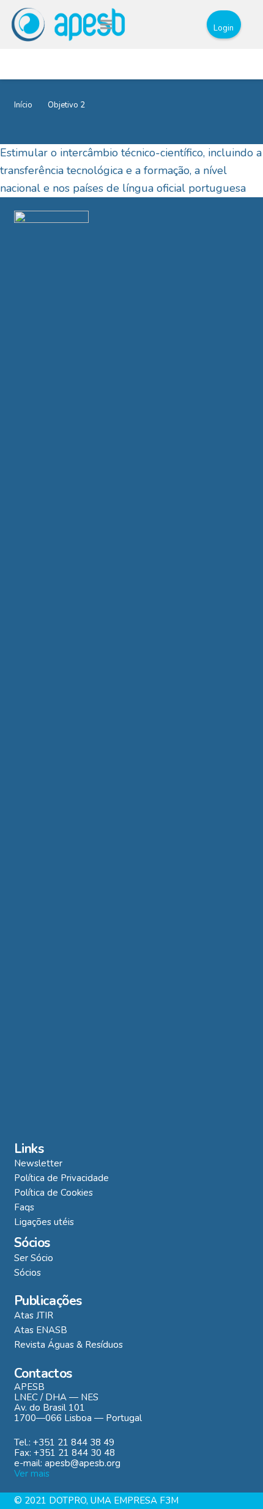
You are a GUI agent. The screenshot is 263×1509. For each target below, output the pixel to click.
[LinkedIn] (182, 24)
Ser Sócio (33, 1258)
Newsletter (38, 1163)
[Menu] (106, 24)
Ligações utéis (44, 1222)
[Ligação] (68, 24)
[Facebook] (159, 24)
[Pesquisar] (131, 24)
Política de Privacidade (61, 1178)
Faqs (24, 1207)
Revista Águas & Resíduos (68, 1345)
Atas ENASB (40, 1330)
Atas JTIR (33, 1315)
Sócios (27, 1273)
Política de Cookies (53, 1193)
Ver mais (32, 1473)
